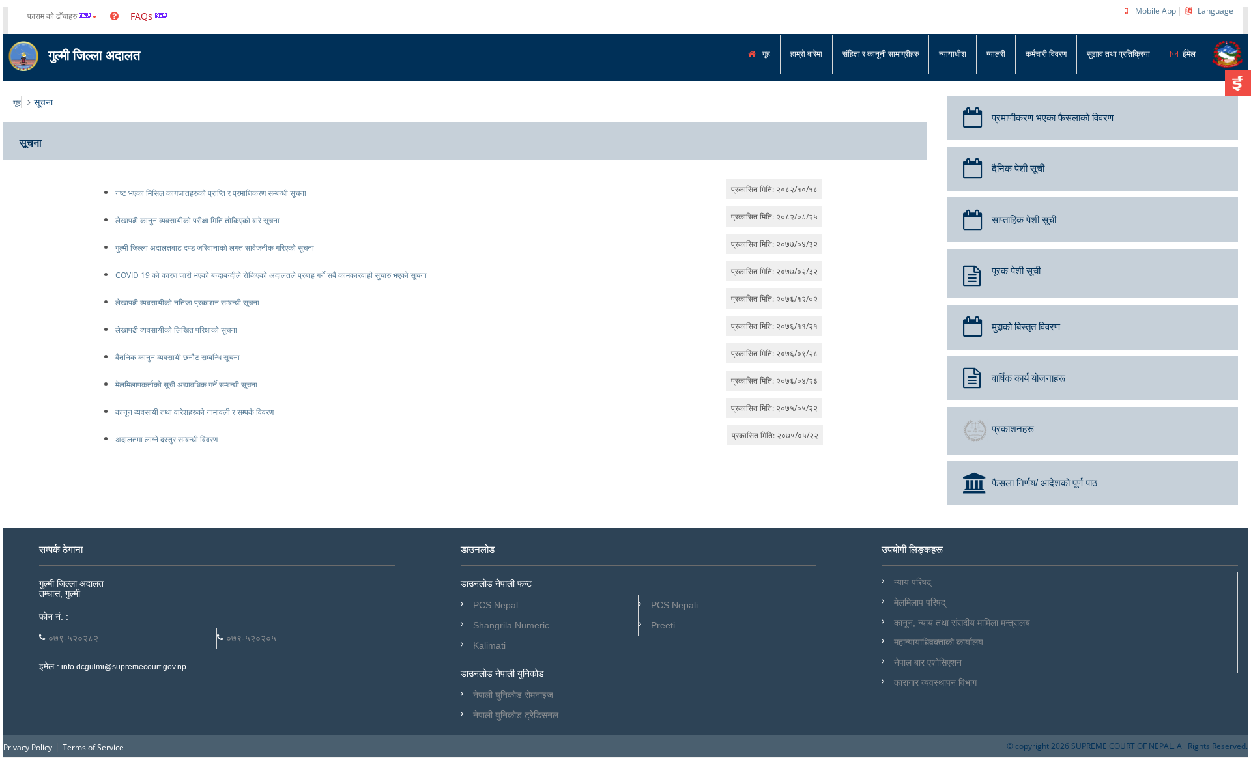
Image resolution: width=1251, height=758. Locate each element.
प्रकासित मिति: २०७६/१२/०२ (774, 298)
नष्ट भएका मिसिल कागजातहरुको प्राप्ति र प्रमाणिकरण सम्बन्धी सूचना (210, 193)
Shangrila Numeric (511, 625)
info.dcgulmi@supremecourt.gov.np (122, 666)
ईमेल (1189, 53)
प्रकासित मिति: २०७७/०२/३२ (774, 271)
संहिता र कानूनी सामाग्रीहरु (880, 53)
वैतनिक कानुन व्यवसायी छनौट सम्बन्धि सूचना (177, 357)
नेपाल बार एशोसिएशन (928, 662)
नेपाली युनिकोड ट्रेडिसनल (515, 715)
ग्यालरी (995, 53)
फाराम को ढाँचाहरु (53, 15)
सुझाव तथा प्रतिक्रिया (1118, 53)
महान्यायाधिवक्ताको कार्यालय (938, 642)
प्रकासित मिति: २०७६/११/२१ (774, 325)
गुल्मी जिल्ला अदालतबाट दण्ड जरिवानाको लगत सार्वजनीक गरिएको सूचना (214, 247)
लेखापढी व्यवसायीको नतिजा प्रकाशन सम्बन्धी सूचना (187, 302)
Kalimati (489, 645)
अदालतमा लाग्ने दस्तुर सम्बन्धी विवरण (166, 439)
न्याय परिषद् (912, 582)
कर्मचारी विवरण (1046, 53)
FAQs (140, 16)
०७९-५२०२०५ (251, 638)
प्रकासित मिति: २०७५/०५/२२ (774, 408)
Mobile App (1155, 10)
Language (1215, 10)
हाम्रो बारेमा (806, 53)
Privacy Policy (27, 747)
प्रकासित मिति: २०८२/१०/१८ (774, 189)
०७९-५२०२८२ (73, 638)
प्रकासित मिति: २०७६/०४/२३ (774, 380)
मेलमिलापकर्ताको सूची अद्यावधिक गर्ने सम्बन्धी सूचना (186, 384)
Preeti (663, 625)
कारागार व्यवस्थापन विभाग (935, 682)
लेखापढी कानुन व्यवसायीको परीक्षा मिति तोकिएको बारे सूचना (197, 220)
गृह (765, 53)
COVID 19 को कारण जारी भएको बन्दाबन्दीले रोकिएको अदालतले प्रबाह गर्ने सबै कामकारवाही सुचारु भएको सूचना (271, 275)
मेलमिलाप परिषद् (919, 602)
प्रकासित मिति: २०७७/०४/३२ (774, 243)
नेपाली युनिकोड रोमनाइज (513, 695)
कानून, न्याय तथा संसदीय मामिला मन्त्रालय (962, 622)
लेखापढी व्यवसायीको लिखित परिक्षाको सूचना (176, 329)
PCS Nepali (674, 605)
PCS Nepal (495, 605)
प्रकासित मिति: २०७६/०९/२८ (774, 353)
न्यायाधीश (952, 53)
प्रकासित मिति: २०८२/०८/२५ (774, 216)
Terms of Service (93, 747)
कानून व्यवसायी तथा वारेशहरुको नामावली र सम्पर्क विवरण (194, 411)
